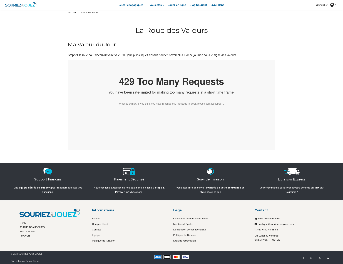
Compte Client (100, 224)
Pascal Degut (32, 261)
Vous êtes (156, 4)
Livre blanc (217, 4)
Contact (96, 229)
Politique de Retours (184, 235)
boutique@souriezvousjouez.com (276, 224)
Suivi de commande (269, 218)
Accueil (96, 218)
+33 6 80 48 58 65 (267, 229)
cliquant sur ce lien (210, 191)
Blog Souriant (198, 4)
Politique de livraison (103, 240)
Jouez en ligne (177, 4)
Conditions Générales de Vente (190, 218)
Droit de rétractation (184, 240)
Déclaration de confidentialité (189, 229)
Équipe (96, 235)
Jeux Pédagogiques (131, 4)
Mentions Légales (183, 224)
